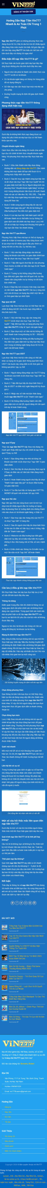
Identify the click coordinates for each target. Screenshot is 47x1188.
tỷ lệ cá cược (40, 1182)
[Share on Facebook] (17, 903)
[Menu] (3, 4)
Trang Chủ (29, 1182)
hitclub (40, 1176)
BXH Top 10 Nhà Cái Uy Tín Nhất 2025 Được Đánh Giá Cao (25, 957)
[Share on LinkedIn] (34, 903)
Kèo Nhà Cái (20, 1176)
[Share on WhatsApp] (13, 903)
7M (40, 1179)
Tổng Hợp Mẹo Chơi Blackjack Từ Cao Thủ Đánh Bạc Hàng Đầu (27, 997)
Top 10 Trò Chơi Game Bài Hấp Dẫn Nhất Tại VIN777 (26, 937)
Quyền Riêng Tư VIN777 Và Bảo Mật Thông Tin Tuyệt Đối (24, 947)
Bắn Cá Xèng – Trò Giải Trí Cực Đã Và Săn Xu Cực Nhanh (26, 1018)
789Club (16, 1185)
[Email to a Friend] (26, 903)
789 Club (30, 1185)
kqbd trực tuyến (6, 1182)
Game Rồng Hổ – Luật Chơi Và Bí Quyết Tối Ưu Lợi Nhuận (25, 987)
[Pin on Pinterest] (30, 903)
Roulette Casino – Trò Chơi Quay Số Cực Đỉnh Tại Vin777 (26, 977)
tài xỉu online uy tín (11, 1179)
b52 (11, 1176)
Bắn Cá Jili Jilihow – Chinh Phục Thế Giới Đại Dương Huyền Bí (26, 1008)
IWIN (23, 1185)
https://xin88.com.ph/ (29, 1179)
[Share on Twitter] (21, 903)
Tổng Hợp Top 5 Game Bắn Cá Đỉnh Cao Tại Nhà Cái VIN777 (26, 927)
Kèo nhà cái (19, 1182)
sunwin (6, 1176)
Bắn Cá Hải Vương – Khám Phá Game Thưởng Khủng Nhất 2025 (24, 967)
